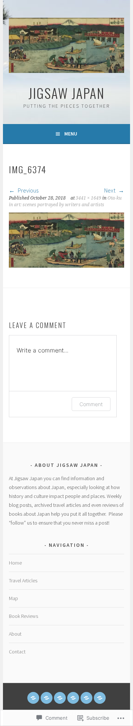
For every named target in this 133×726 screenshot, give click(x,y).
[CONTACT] (100, 698)
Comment (91, 404)
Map (13, 598)
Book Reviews (23, 616)
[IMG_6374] (66, 265)
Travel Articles (23, 580)
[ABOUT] (86, 698)
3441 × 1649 (88, 198)
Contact (17, 651)
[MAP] (60, 698)
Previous (27, 190)
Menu (70, 133)
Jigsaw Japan (66, 93)
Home (15, 562)
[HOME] (33, 698)
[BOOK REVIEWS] (73, 698)
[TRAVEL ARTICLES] (46, 698)
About (15, 633)
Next (110, 190)
